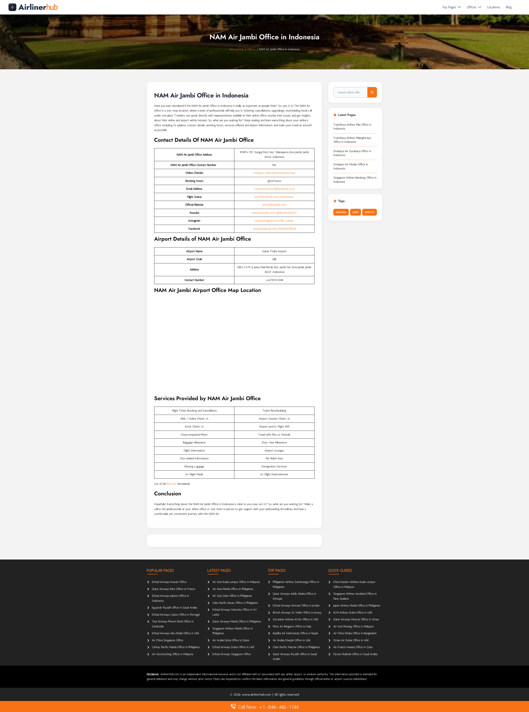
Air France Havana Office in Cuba (352, 647)
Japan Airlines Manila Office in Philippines (356, 605)
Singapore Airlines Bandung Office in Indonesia (354, 180)
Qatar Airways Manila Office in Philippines (236, 621)
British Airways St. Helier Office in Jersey (297, 612)
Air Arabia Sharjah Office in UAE (292, 640)
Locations (493, 7)
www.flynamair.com (274, 205)
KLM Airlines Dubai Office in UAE (352, 612)
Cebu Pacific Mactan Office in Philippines (296, 647)
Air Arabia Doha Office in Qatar (230, 640)
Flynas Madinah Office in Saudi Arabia (355, 654)
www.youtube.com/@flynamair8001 (274, 213)
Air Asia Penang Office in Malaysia (353, 626)
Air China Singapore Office (167, 640)
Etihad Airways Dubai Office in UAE (233, 647)
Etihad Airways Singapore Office (231, 654)
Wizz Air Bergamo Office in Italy (292, 626)
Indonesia (341, 212)
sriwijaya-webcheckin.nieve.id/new (274, 173)
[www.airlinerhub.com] (33, 7)
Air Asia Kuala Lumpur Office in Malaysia (236, 582)
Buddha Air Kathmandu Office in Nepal (295, 633)
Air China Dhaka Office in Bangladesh (354, 633)
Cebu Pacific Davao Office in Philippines (235, 603)
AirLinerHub (237, 49)
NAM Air (171, 484)
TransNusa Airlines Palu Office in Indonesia (352, 127)
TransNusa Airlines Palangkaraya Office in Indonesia (352, 140)
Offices (472, 7)
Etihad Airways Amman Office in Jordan (296, 605)
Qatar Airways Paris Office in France (173, 589)
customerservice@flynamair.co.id (274, 189)
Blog (509, 7)
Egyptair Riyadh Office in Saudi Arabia (174, 607)
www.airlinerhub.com (257, 694)
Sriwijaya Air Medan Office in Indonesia (350, 166)
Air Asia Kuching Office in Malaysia (172, 654)
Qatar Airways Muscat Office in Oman (356, 619)
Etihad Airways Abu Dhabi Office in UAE (175, 633)
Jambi (355, 212)
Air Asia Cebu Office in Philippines (232, 596)
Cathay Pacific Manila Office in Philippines (176, 647)
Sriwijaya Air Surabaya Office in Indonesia (352, 153)
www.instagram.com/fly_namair (274, 220)
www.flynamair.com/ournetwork (274, 197)
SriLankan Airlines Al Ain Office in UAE (295, 619)
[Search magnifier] (372, 92)
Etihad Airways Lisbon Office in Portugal (175, 614)
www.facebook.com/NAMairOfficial (274, 229)
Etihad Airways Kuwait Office (169, 582)
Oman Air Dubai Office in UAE (351, 640)
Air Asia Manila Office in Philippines (232, 589)
